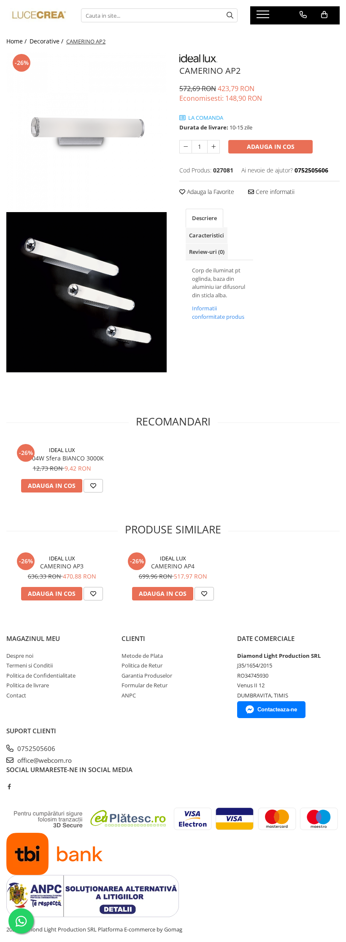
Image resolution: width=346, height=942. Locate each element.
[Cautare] (230, 15)
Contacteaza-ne (277, 709)
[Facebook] (9, 786)
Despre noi (19, 655)
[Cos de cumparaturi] (324, 14)
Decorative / (47, 41)
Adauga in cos (271, 147)
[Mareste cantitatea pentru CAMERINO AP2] (213, 146)
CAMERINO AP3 (62, 566)
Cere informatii (274, 192)
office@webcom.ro (44, 760)
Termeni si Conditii (29, 665)
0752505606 (35, 748)
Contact (16, 695)
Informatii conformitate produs (218, 312)
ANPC (129, 695)
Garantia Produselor (147, 675)
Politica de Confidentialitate (41, 675)
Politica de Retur (142, 665)
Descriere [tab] (204, 218)
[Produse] (264, 17)
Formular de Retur (145, 685)
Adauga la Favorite (209, 192)
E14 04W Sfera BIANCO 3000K (62, 458)
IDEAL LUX (62, 450)
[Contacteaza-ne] (303, 14)
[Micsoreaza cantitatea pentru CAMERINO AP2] (185, 146)
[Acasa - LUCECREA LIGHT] (37, 15)
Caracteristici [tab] (206, 235)
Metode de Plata (142, 655)
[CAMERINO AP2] (86, 132)
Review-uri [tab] (206, 252)
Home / (17, 41)
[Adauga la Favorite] (93, 486)
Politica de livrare (27, 685)
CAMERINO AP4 (173, 566)
